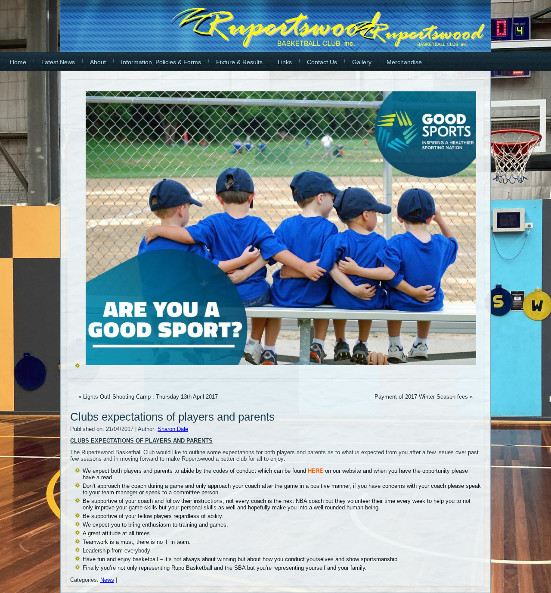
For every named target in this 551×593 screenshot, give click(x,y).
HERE (316, 471)
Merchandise (404, 62)
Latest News (58, 62)
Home (18, 62)
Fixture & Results (239, 62)
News (107, 580)
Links (285, 62)
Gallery (361, 62)
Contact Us (322, 62)
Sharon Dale (173, 429)
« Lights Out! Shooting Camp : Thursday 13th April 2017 (148, 396)
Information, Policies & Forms (161, 62)
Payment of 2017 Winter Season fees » (424, 396)
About (98, 62)
